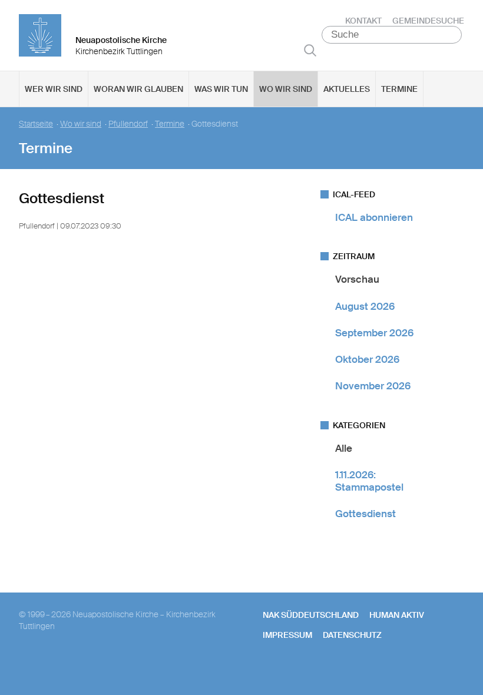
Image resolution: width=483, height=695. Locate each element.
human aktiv (396, 615)
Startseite (36, 124)
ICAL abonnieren (374, 217)
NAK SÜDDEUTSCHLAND (311, 615)
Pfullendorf (128, 124)
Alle (343, 448)
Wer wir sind (53, 89)
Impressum (287, 635)
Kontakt (363, 20)
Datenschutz (352, 635)
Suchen (310, 50)
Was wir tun (221, 89)
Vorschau (357, 279)
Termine (399, 89)
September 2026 (374, 332)
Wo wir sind (285, 89)
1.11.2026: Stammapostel (369, 481)
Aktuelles (346, 89)
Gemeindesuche (428, 20)
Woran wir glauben (138, 89)
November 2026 (373, 385)
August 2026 (365, 306)
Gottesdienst (365, 513)
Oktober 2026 (367, 359)
